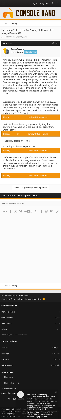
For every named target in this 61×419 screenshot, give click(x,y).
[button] (4, 3)
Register (23, 117)
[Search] (57, 3)
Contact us (5, 299)
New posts (8, 377)
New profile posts (11, 383)
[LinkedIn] (25, 211)
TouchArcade (9, 36)
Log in (13, 117)
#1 (57, 43)
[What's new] (52, 3)
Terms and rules (17, 299)
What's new (7, 372)
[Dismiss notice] (56, 392)
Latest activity (10, 389)
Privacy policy (30, 299)
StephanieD (55, 365)
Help (39, 299)
